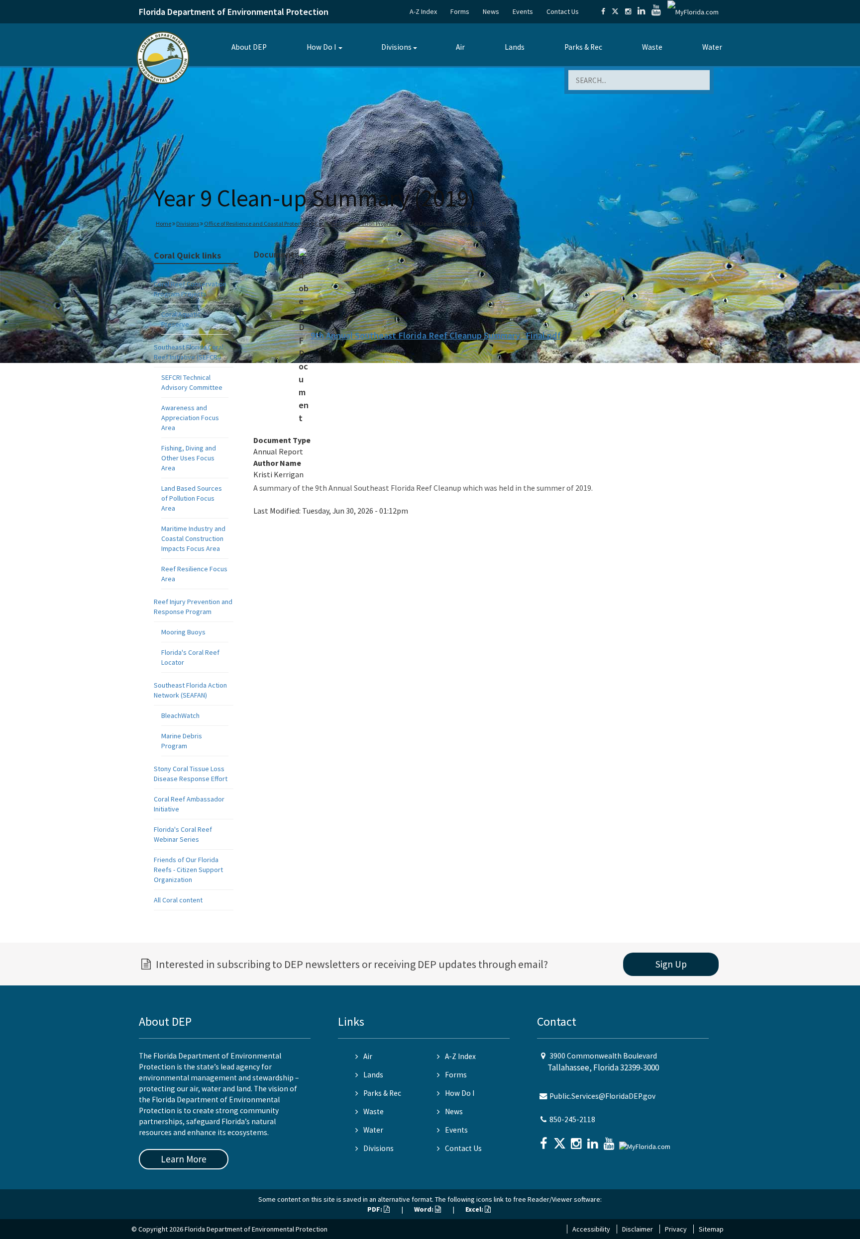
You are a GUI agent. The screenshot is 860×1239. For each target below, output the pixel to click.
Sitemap (711, 1229)
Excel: (475, 1209)
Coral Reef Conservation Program (356, 223)
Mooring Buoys (183, 631)
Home (163, 223)
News (491, 11)
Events (523, 11)
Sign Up (671, 964)
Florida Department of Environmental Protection (233, 11)
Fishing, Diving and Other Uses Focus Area (188, 457)
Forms (459, 11)
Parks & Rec (583, 47)
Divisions (396, 47)
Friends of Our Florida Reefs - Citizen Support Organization (188, 869)
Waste (652, 47)
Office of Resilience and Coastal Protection (257, 223)
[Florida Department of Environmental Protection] (163, 57)
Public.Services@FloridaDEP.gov (602, 1096)
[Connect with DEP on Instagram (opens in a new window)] (628, 11)
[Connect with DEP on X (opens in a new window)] (615, 11)
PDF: (375, 1209)
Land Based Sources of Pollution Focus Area (191, 498)
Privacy (676, 1229)
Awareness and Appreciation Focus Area (190, 417)
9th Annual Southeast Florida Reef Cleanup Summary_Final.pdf (436, 335)
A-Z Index (423, 11)
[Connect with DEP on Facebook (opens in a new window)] (603, 11)
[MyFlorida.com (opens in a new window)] (693, 11)
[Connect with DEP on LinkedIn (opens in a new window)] (641, 11)
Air (460, 47)
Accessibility (591, 1229)
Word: (424, 1209)
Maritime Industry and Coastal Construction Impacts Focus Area (193, 538)
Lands (515, 47)
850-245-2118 (572, 1119)
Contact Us (562, 11)
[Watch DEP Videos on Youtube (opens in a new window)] (656, 11)
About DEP (249, 47)
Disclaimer (637, 1229)
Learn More (184, 1159)
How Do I (321, 47)
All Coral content (178, 899)
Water (712, 47)
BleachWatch (180, 715)
